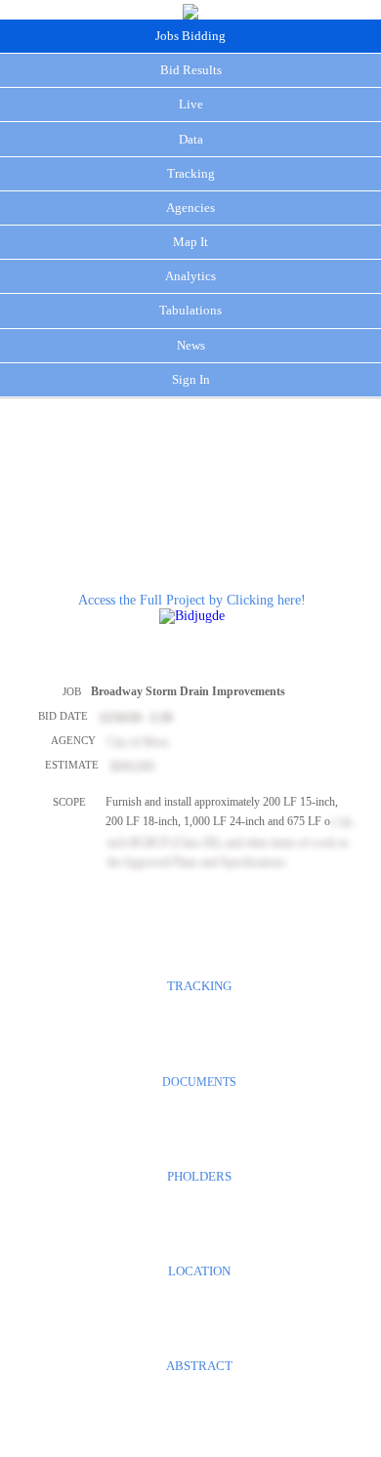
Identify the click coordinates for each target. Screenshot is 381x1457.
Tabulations (190, 310)
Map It (190, 241)
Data (191, 139)
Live (191, 104)
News (191, 345)
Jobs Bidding (190, 35)
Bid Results (191, 69)
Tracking (191, 173)
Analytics (190, 276)
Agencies (190, 207)
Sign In (191, 379)
